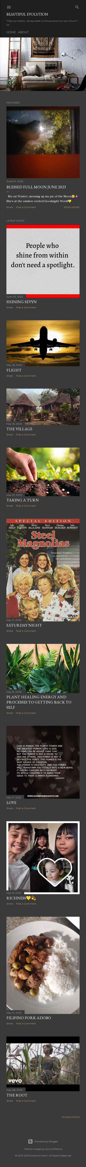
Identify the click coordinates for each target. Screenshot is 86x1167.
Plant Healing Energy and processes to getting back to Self (38, 702)
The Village (19, 428)
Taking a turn (22, 500)
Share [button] (9, 207)
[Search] (77, 6)
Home (11, 32)
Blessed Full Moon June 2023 (36, 187)
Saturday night (24, 625)
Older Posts (71, 1117)
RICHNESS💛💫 (21, 898)
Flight (14, 370)
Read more (72, 207)
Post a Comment (26, 207)
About (23, 32)
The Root (16, 1095)
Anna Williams (53, 1148)
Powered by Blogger (46, 1141)
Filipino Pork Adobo (28, 1017)
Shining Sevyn (21, 301)
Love (11, 802)
